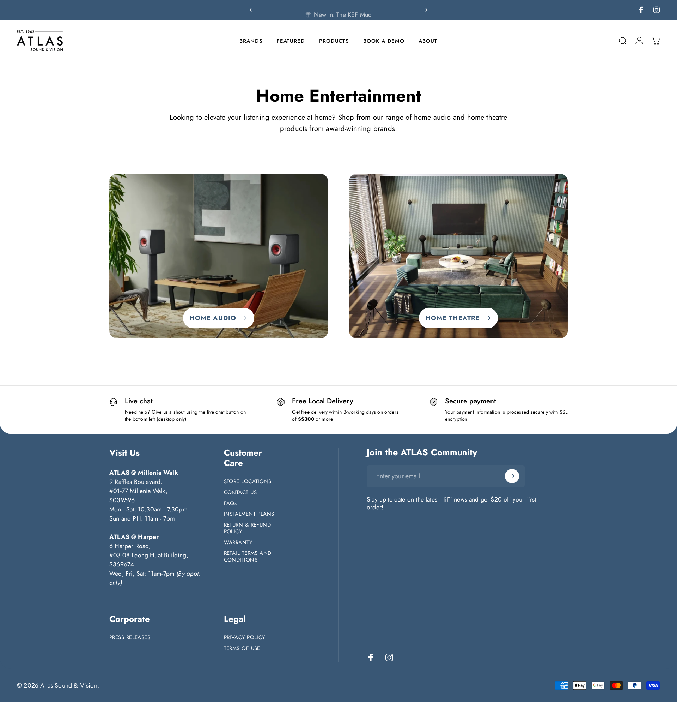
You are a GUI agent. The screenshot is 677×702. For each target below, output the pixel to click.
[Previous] (252, 10)
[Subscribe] (512, 476)
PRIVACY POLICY (244, 637)
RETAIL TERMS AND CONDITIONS (248, 556)
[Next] (425, 10)
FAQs (230, 503)
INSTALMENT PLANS (249, 514)
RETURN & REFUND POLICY (247, 528)
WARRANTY (238, 542)
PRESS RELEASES (129, 637)
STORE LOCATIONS (248, 481)
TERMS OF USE (242, 648)
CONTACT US (240, 492)
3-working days (359, 411)
